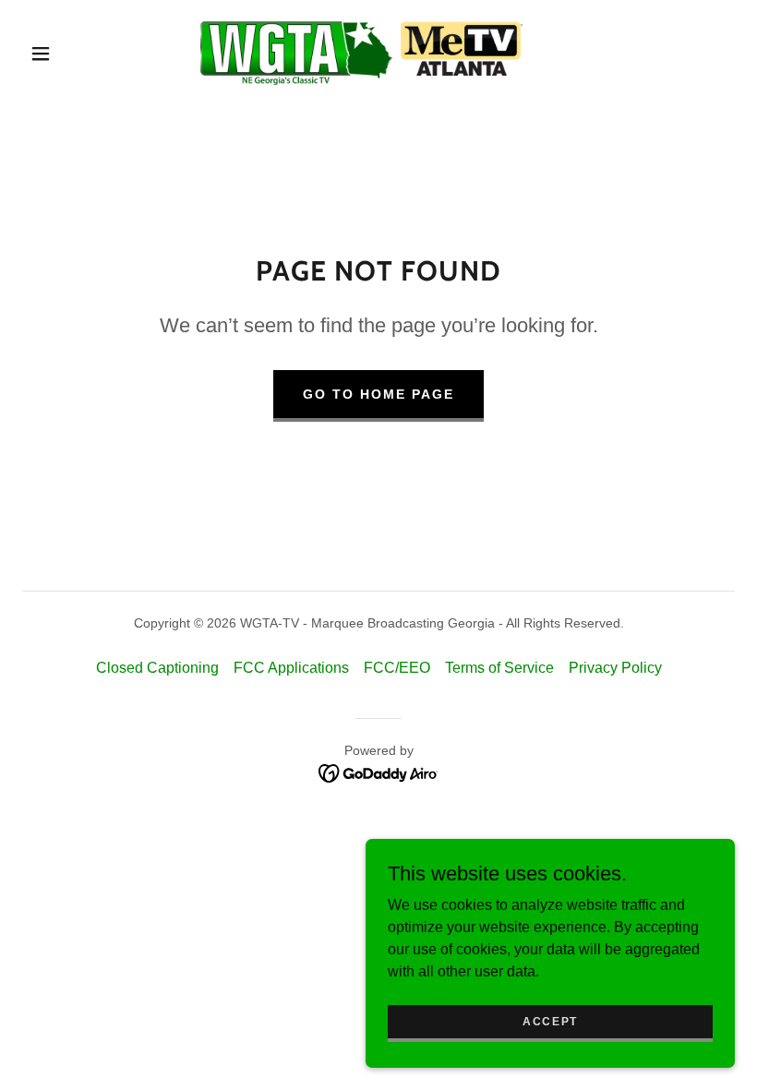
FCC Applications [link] (291, 668)
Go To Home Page (378, 394)
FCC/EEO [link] (397, 668)
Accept (550, 1020)
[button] (40, 53)
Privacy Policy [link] (615, 668)
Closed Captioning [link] (157, 668)
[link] (361, 52)
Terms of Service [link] (499, 668)
